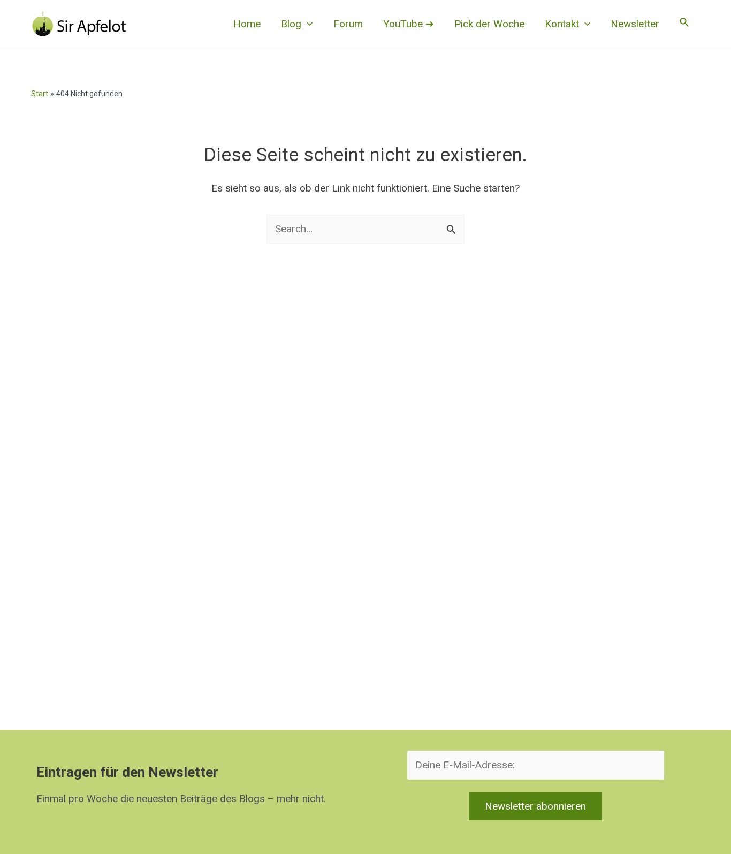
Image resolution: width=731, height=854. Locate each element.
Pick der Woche (489, 24)
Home (247, 24)
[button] (307, 24)
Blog (291, 24)
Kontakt (562, 24)
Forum (348, 24)
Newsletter (635, 24)
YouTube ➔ (408, 24)
